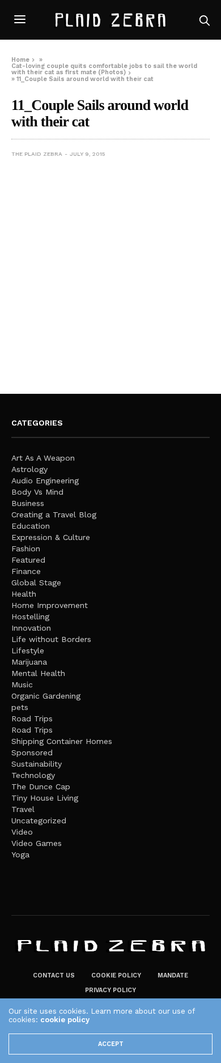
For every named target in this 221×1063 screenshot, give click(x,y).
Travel (23, 809)
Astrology (29, 469)
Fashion (25, 548)
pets (19, 707)
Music (22, 684)
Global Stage (36, 582)
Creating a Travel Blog (53, 514)
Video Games (36, 843)
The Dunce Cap (40, 786)
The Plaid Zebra (36, 154)
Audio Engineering (45, 480)
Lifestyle (27, 650)
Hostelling (30, 616)
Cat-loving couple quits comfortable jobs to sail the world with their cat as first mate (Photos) (104, 69)
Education (30, 526)
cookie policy (65, 1019)
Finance (26, 571)
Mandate (173, 975)
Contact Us (54, 975)
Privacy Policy (110, 990)
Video (22, 832)
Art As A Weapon (43, 458)
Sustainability (36, 764)
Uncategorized (38, 820)
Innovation (31, 628)
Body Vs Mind (37, 492)
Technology (33, 775)
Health (23, 594)
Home (20, 59)
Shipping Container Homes (61, 741)
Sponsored (32, 752)
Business (27, 503)
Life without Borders (51, 639)
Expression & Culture (50, 537)
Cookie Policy (116, 975)
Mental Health (38, 673)
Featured (28, 560)
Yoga (20, 854)
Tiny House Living (44, 798)
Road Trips (32, 718)
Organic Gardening (45, 696)
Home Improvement (49, 605)
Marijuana (29, 662)
